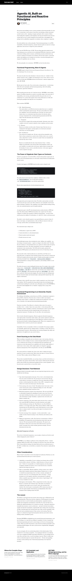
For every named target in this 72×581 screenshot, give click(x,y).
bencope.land (8, 2)
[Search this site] (67, 2)
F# (17, 10)
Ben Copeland (24, 22)
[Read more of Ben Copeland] (18, 23)
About (21, 2)
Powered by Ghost (64, 572)
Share (53, 23)
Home (17, 2)
